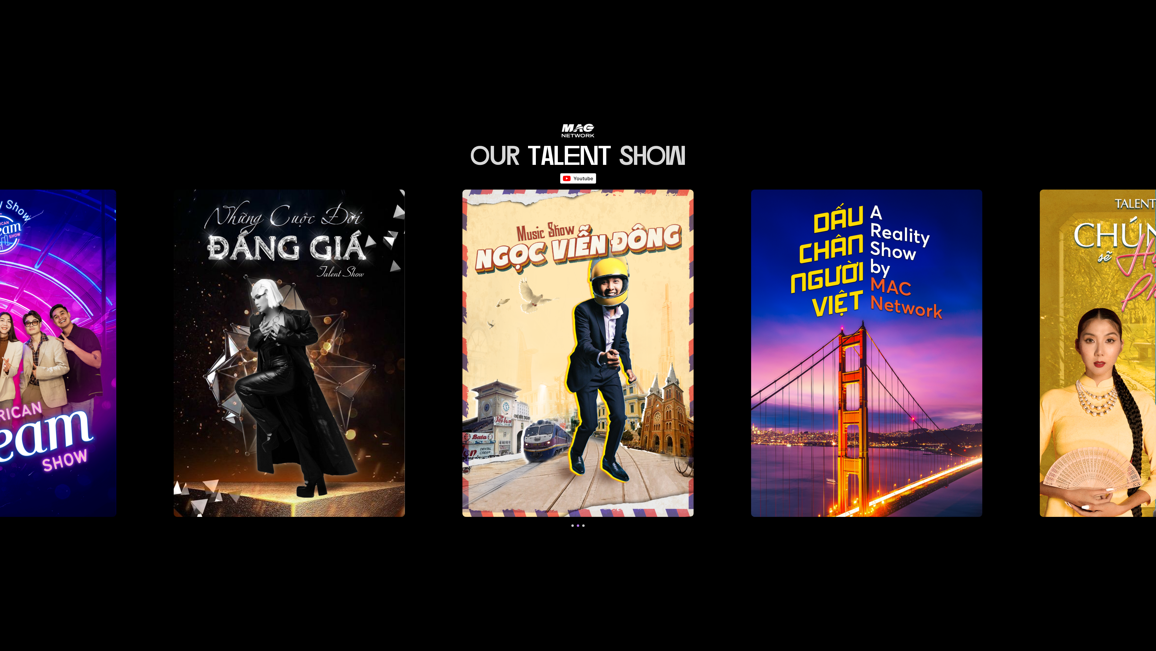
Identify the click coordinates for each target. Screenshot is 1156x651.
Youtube (583, 178)
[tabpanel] (289, 353)
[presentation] (572, 525)
